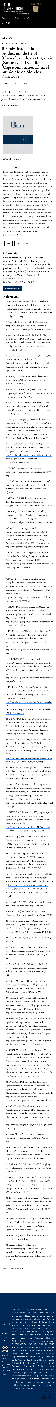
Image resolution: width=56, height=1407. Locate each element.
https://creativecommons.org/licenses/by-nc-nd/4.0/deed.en (6, 1364)
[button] (10, 105)
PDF (16, 84)
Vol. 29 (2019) (8, 38)
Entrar (17, 18)
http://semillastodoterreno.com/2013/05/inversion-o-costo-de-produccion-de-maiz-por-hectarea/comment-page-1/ (29, 459)
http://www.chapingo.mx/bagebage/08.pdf (25, 1012)
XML (25, 84)
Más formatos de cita (12, 289)
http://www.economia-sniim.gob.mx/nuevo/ (26, 1158)
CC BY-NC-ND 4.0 (5, 1340)
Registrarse (6, 18)
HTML (7, 84)
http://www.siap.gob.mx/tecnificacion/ (23, 1076)
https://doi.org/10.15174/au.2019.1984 (19, 282)
